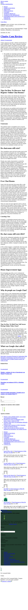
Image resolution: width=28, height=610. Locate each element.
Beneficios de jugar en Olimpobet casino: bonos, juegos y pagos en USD (14, 420)
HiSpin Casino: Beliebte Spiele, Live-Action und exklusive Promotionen (15, 417)
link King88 (7, 502)
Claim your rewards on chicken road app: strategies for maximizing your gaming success (15, 428)
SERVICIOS (7, 9)
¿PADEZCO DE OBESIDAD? (11, 15)
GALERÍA (6, 12)
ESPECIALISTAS (8, 11)
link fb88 (6, 488)
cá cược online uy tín (9, 463)
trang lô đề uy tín (8, 451)
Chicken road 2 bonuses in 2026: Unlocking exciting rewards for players (14, 425)
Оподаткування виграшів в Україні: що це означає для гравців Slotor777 (13, 393)
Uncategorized (8, 40)
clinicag (2, 40)
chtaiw (19, 336)
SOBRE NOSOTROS (9, 8)
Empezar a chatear (6, 581)
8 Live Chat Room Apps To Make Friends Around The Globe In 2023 (13, 359)
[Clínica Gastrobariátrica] (7, 4)
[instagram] (4, 407)
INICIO (6, 6)
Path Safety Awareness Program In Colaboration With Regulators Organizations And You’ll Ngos (14, 357)
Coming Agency (13, 524)
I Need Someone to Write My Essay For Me (14, 464)
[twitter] (4, 410)
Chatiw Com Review (11, 36)
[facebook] (4, 409)
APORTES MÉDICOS (9, 13)
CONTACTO (7, 19)
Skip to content (4, 1)
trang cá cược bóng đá (9, 475)
